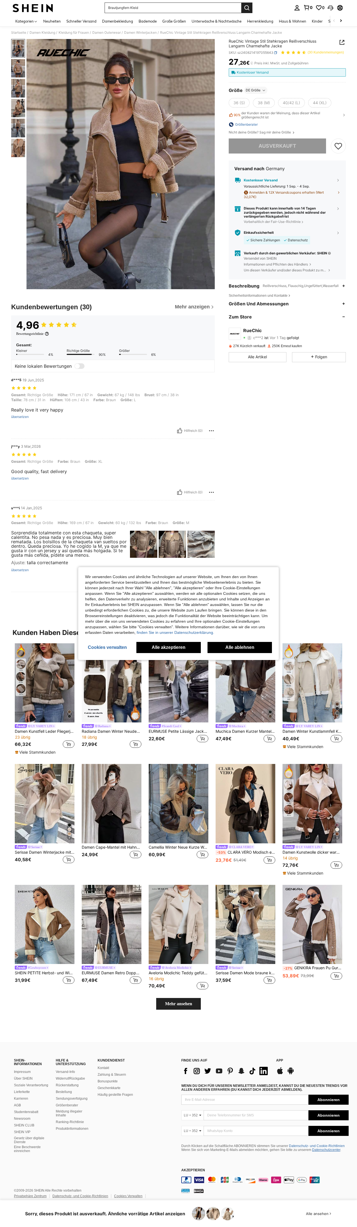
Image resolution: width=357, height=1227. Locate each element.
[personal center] (297, 7)
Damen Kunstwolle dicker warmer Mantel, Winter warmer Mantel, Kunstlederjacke (312, 852)
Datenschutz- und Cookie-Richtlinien (317, 1146)
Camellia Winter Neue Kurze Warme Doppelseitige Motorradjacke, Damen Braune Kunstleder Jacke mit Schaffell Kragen (178, 847)
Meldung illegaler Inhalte (69, 1113)
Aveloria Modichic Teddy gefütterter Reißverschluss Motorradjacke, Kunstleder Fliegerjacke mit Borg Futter (178, 973)
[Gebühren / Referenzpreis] (251, 63)
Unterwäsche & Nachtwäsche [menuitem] (217, 21)
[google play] (291, 1073)
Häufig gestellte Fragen (115, 1095)
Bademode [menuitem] (148, 21)
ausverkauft (277, 146)
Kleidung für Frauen (74, 33)
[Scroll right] (341, 21)
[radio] (239, 103)
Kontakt (103, 1068)
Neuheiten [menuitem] (52, 21)
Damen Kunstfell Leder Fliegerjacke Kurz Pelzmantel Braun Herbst (44, 731)
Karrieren (21, 1099)
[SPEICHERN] (338, 146)
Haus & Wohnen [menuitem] (292, 21)
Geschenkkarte (109, 1088)
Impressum (22, 1072)
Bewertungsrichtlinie (30, 334)
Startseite (18, 33)
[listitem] (45, 699)
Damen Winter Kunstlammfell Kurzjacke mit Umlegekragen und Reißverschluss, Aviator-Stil (312, 731)
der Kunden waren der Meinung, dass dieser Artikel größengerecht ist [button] (277, 115)
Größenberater (67, 1105)
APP (279, 1060)
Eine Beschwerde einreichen (27, 1149)
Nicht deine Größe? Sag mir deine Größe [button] (260, 132)
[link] (308, 7)
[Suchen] (246, 8)
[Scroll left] (334, 21)
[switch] (79, 366)
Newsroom (22, 1119)
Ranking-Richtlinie (70, 1122)
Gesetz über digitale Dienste (29, 1140)
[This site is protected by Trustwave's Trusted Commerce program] (185, 1191)
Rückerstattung (67, 1085)
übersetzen (20, 417)
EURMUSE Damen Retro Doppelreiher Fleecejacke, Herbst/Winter (111, 973)
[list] (226, 1071)
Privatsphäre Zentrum (30, 1196)
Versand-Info (65, 1072)
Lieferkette (22, 1092)
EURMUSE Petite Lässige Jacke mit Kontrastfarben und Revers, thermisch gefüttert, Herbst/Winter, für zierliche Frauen (178, 731)
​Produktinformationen (72, 1129)
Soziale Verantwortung (31, 1085)
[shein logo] (33, 8)
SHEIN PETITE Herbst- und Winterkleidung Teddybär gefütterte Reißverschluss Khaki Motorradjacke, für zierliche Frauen (44, 973)
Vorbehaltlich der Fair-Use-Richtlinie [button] (272, 222)
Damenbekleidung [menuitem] (117, 21)
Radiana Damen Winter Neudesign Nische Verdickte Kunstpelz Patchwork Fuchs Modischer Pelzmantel (111, 731)
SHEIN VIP (22, 1132)
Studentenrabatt (26, 1112)
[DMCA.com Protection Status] (199, 1191)
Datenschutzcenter (326, 1150)
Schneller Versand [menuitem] (81, 21)
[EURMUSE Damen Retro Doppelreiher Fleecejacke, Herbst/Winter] (111, 924)
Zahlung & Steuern (112, 1075)
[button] (330, 7)
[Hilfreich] (179, 430)
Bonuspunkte (108, 1081)
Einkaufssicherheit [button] (259, 233)
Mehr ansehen (178, 1003)
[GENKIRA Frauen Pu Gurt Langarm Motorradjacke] (312, 924)
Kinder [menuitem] (317, 21)
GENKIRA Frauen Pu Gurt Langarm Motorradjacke (313, 968)
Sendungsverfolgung (72, 1099)
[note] (36, 752)
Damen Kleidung (42, 33)
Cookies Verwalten (128, 1196)
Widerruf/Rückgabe (70, 1078)
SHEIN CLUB (24, 1125)
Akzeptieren (193, 1170)
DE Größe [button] (253, 90)
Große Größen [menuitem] (174, 21)
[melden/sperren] (211, 430)
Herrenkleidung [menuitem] (260, 21)
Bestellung (64, 1092)
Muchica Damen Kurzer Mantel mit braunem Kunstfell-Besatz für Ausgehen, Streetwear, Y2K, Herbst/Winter (245, 731)
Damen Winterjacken (140, 33)
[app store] (280, 1073)
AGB (17, 1105)
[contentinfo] (265, 1180)
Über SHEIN (23, 1078)
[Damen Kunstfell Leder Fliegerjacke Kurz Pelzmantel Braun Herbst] (44, 683)
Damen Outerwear (106, 33)
